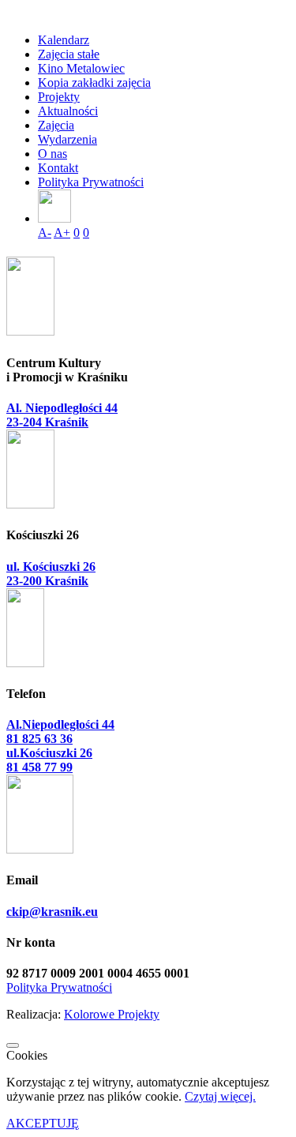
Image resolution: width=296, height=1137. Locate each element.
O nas (52, 153)
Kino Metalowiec (81, 68)
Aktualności (68, 111)
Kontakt (58, 167)
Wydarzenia (67, 139)
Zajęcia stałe (68, 54)
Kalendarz (63, 40)
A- (44, 232)
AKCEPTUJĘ (42, 1123)
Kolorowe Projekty (111, 1014)
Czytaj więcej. (220, 1096)
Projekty (59, 96)
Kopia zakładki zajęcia (94, 82)
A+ (62, 232)
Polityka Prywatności (91, 182)
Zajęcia (56, 125)
